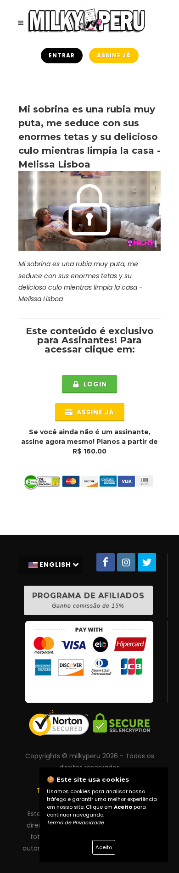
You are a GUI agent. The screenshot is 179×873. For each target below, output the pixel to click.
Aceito (103, 847)
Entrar (62, 55)
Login (94, 384)
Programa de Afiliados (88, 600)
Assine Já (114, 55)
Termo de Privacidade (75, 822)
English (55, 564)
